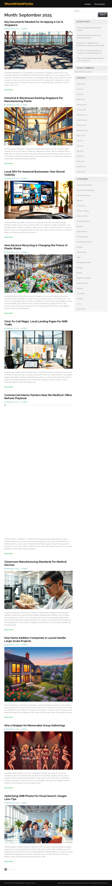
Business (79, 200)
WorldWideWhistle (18, 4)
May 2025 (80, 151)
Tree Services (81, 309)
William (25, 29)
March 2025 (80, 161)
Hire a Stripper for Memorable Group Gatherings (34, 725)
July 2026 (80, 89)
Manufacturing (81, 252)
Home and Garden (83, 237)
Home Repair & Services (84, 242)
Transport (80, 298)
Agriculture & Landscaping (85, 190)
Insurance (80, 247)
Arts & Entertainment (83, 195)
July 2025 (80, 141)
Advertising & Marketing (84, 185)
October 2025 (81, 125)
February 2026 (81, 104)
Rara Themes (84, 883)
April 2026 (80, 94)
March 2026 (80, 99)
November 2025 (82, 120)
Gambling (80, 226)
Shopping (80, 288)
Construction (81, 206)
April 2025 (80, 156)
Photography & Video (84, 262)
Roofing (79, 273)
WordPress (103, 883)
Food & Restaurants (83, 221)
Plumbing (80, 268)
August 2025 (81, 135)
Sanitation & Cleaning (83, 278)
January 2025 (81, 172)
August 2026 (81, 84)
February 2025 (81, 166)
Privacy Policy (99, 4)
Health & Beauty (82, 231)
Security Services (82, 283)
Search (77, 11)
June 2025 (80, 146)
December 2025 (82, 115)
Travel (79, 304)
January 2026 (81, 110)
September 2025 (82, 130)
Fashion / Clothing (83, 211)
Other (78, 257)
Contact (88, 4)
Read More (8, 90)
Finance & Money (82, 216)
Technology (80, 293)
